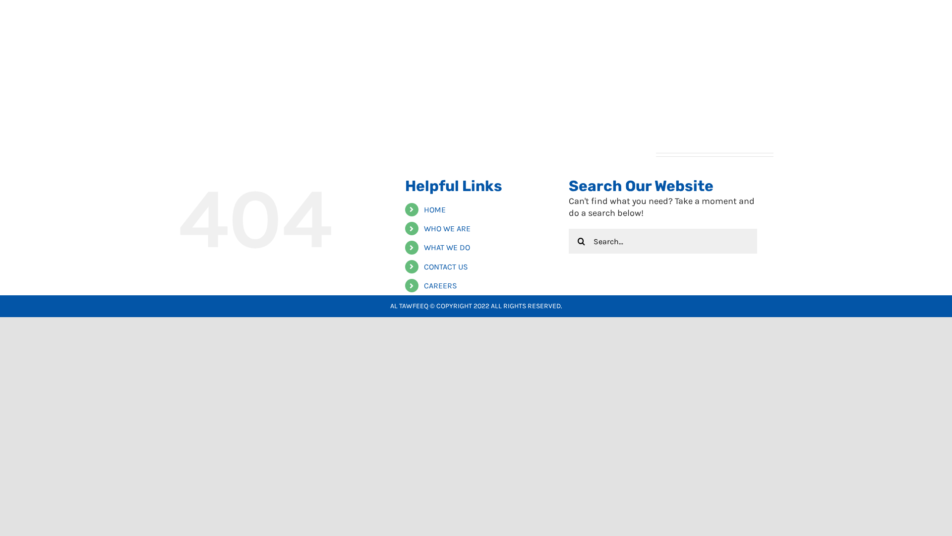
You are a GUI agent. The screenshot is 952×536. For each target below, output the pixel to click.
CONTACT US (446, 266)
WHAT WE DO (447, 247)
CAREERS (440, 285)
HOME (435, 209)
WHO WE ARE (447, 228)
